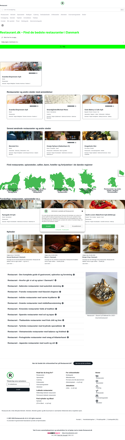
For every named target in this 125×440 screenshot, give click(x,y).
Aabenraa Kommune (66, 116)
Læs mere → (10, 263)
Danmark (4, 83)
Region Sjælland (93, 152)
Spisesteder (87, 114)
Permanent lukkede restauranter (46, 395)
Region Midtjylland (11, 83)
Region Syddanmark (56, 116)
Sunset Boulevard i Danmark (16, 257)
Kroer (28, 150)
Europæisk (52, 148)
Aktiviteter (39, 387)
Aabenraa (74, 116)
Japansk (99, 217)
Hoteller (102, 150)
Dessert (95, 112)
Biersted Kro (13, 146)
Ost (98, 112)
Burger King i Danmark (89, 257)
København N (31, 221)
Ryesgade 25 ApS (8, 215)
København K (50, 154)
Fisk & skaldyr (93, 217)
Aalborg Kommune (103, 116)
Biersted (11, 154)
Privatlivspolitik (65, 229)
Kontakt (78, 419)
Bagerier (92, 114)
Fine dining (87, 148)
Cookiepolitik (58, 229)
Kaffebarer (107, 114)
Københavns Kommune (67, 152)
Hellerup (112, 221)
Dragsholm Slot (90, 146)
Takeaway (17, 150)
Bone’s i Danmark (50, 257)
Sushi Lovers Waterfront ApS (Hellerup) (100, 215)
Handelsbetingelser (89, 419)
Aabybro (36, 152)
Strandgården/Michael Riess (57, 110)
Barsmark (49, 118)
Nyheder (39, 401)
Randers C (27, 83)
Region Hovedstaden (56, 152)
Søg (63, 46)
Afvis (62, 226)
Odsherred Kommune (102, 152)
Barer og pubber (63, 150)
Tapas (57, 148)
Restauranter (5, 81)
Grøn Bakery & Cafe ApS (94, 110)
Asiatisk (87, 217)
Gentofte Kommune (105, 221)
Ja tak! (18, 389)
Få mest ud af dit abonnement (75, 380)
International (53, 112)
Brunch (91, 112)
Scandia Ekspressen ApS (11, 77)
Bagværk (87, 112)
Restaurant (3, 5)
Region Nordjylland (93, 116)
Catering (49, 114)
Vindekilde (87, 154)
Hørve (109, 152)
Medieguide (69, 375)
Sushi (102, 217)
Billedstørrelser (70, 377)
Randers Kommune (20, 83)
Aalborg (109, 116)
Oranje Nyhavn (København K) (58, 146)
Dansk (3, 79)
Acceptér (48, 226)
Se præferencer (76, 226)
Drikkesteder (102, 114)
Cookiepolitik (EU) (112, 419)
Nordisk (92, 148)
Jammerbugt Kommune (28, 152)
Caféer (96, 114)
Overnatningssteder (95, 150)
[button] (82, 211)
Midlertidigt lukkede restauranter (46, 393)
